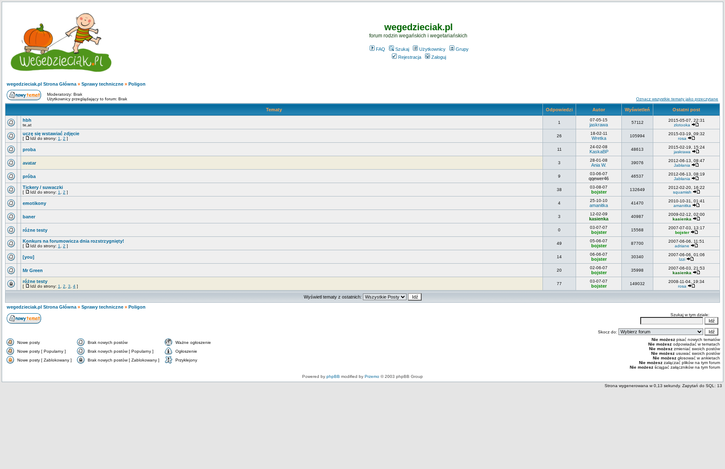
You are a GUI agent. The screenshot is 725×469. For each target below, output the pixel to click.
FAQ (380, 49)
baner (29, 216)
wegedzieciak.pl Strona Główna (41, 83)
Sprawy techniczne (102, 83)
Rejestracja (409, 57)
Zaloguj (438, 57)
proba (29, 149)
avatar (29, 162)
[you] (28, 256)
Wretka (599, 138)
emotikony (34, 203)
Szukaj (402, 49)
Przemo (372, 376)
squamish (682, 192)
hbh (27, 120)
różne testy (35, 230)
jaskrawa (598, 124)
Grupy (462, 49)
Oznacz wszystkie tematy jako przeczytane (677, 99)
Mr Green (33, 270)
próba (29, 176)
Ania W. (598, 165)
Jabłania (682, 165)
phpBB (333, 376)
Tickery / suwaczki (43, 187)
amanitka (598, 205)
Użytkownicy (432, 49)
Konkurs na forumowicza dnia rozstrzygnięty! (73, 241)
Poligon (137, 83)
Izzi (682, 259)
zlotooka (682, 125)
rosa (682, 138)
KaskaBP (598, 151)
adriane (682, 246)
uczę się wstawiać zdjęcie (51, 133)
